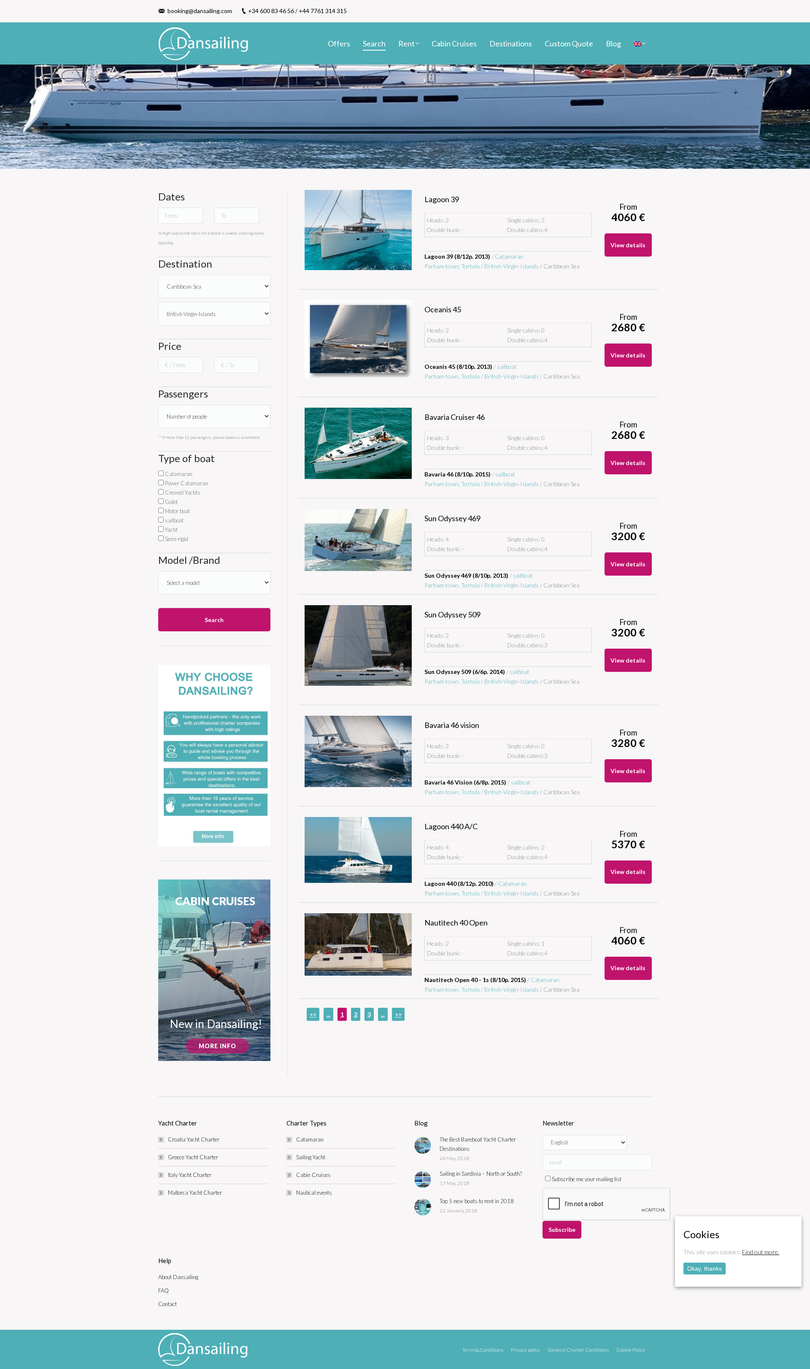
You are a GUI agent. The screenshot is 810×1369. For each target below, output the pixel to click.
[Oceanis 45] (358, 339)
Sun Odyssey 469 (452, 518)
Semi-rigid (176, 539)
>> (398, 1014)
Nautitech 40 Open (456, 922)
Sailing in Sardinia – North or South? (481, 1173)
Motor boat (177, 511)
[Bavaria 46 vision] (358, 751)
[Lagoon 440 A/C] (358, 850)
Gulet (171, 501)
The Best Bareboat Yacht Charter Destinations (478, 1144)
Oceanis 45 (442, 309)
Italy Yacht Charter (189, 1174)
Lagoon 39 (441, 199)
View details (627, 245)
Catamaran (178, 474)
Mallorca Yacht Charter (195, 1192)
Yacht (171, 529)
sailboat (174, 520)
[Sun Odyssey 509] (358, 645)
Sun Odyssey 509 (452, 614)
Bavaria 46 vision (451, 725)
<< (313, 1014)
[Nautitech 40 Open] (358, 944)
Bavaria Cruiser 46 (454, 417)
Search (214, 619)
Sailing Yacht (310, 1157)
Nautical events (314, 1192)
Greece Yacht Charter (193, 1157)
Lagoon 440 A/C (451, 826)
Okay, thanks (704, 1268)
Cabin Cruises (313, 1174)
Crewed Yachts (182, 492)
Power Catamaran (186, 483)
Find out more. (760, 1251)
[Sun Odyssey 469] (358, 540)
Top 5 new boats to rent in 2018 (477, 1201)
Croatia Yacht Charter (193, 1139)
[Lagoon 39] (358, 230)
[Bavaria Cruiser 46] (358, 443)
